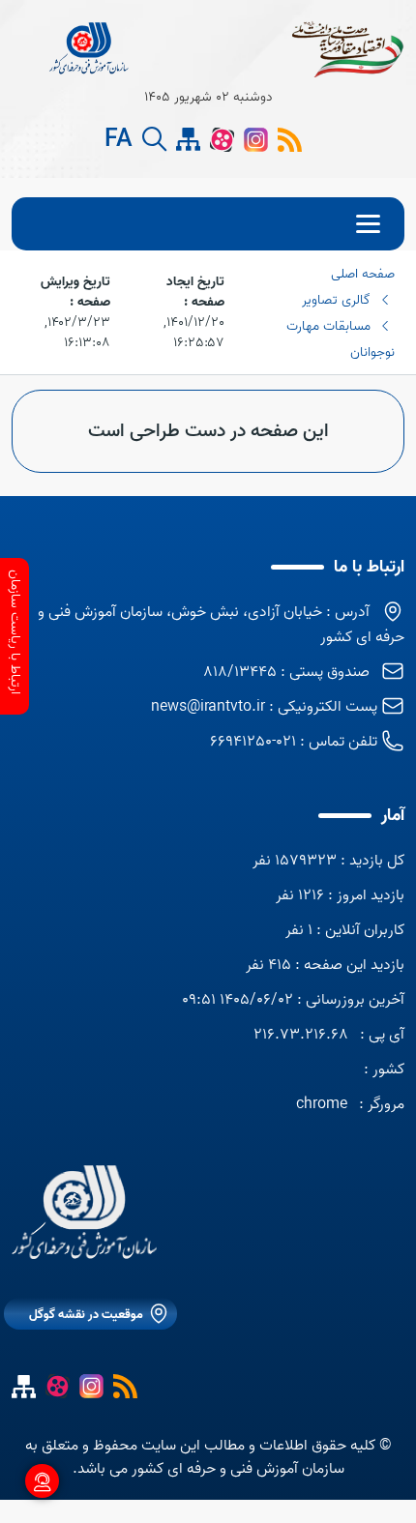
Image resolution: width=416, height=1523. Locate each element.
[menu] (208, 224)
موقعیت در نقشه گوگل (86, 1314)
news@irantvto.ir (208, 706)
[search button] (154, 140)
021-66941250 (253, 741)
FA (118, 140)
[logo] (90, 48)
